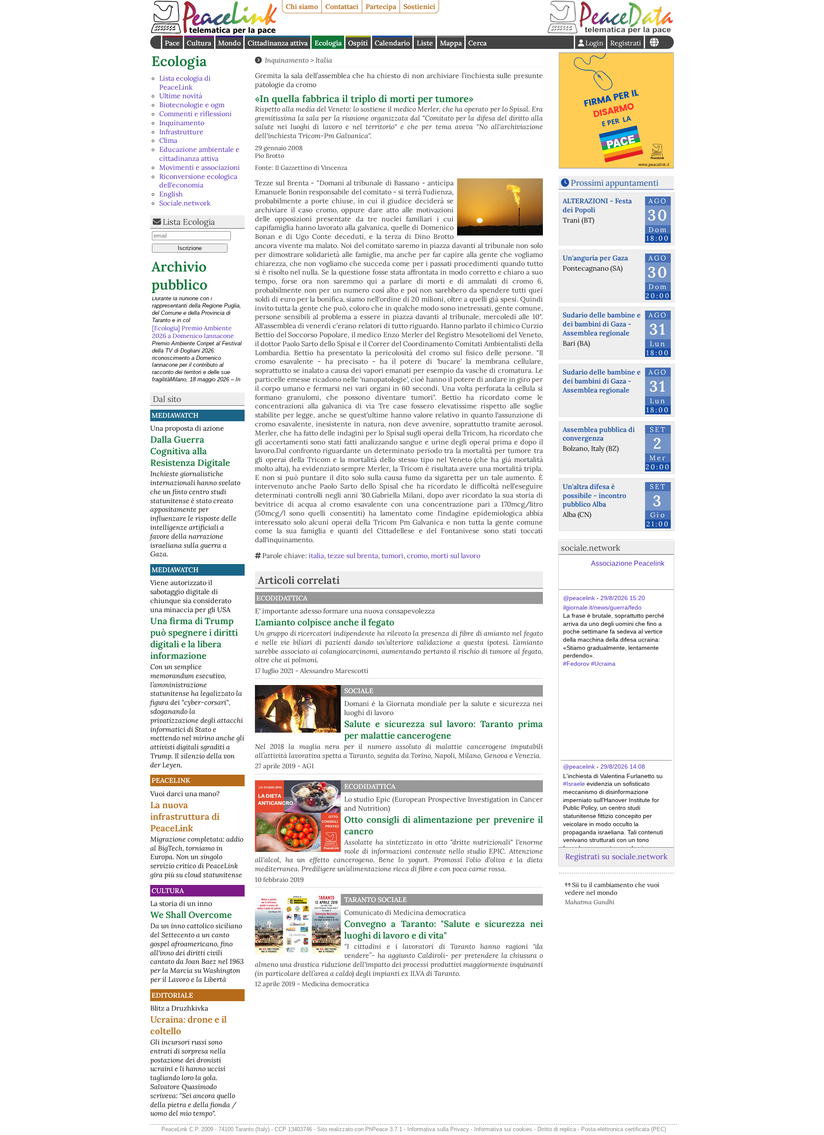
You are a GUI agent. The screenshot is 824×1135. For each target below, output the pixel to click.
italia (316, 555)
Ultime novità (180, 95)
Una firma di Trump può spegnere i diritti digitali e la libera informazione (194, 638)
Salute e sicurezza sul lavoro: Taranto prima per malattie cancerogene (443, 729)
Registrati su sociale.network (616, 856)
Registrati (625, 43)
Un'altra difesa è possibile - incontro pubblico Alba (594, 495)
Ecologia (328, 43)
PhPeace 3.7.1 (383, 1129)
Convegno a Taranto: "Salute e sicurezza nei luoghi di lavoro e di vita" (443, 929)
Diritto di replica (556, 1129)
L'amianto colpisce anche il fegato (324, 622)
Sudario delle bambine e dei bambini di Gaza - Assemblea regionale (602, 324)
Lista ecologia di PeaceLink (185, 82)
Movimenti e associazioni (199, 167)
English (171, 194)
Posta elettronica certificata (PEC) (623, 1129)
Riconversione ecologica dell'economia (198, 181)
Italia (323, 60)
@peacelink (579, 598)
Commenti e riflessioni (195, 113)
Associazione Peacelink (627, 563)
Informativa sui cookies (503, 1129)
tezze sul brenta (352, 555)
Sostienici (419, 6)
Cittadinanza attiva (278, 43)
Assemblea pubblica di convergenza (599, 434)
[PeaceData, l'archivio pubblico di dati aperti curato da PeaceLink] (610, 31)
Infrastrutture (181, 131)
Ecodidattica (281, 598)
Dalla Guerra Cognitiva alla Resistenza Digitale (190, 451)
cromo (417, 555)
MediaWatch (175, 415)
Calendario (392, 43)
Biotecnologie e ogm (191, 104)
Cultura (199, 43)
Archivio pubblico (179, 275)
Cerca (477, 43)
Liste (425, 43)
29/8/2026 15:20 (622, 598)
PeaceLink (170, 780)
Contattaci (341, 6)
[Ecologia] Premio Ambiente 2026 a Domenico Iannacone (193, 305)
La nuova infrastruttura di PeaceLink (184, 816)
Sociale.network (185, 203)
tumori (392, 555)
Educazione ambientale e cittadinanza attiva (199, 154)
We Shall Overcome (191, 915)
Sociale (358, 690)
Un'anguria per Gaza (595, 258)
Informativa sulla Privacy (438, 1129)
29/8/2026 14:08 (622, 766)
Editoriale (172, 995)
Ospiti (358, 43)
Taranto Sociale (375, 899)
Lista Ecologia (189, 222)
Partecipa (381, 6)
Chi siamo (302, 6)
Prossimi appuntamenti (614, 183)
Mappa (451, 43)
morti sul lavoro (455, 555)
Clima (168, 140)
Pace (172, 43)
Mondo (229, 43)
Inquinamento (181, 122)
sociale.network (590, 548)
